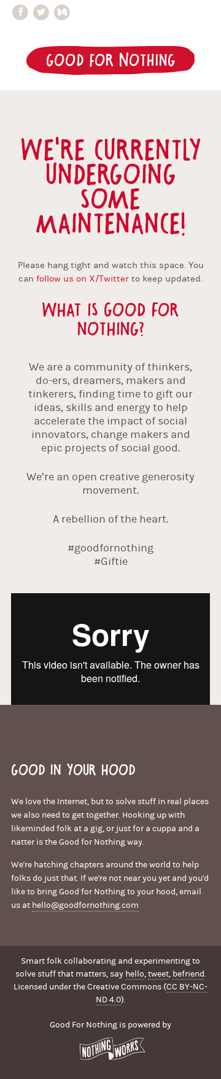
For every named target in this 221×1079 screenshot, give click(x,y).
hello (134, 974)
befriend (188, 974)
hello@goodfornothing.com (85, 905)
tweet (158, 974)
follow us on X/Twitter (82, 279)
